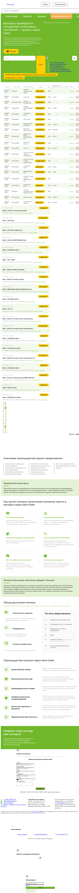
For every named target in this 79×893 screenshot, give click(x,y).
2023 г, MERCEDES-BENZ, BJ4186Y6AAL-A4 (17, 289)
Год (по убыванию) (56, 66)
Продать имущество (61, 16)
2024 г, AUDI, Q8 (8, 220)
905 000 (40, 202)
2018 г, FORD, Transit (9, 387)
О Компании (11, 16)
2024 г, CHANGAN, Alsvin (10, 250)
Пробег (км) (56, 85)
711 (5, 408)
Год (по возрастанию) (57, 67)
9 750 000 (40, 154)
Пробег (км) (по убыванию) (59, 69)
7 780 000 (40, 129)
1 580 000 (40, 191)
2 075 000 (40, 172)
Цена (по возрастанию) (58, 64)
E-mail (19, 778)
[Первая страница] (5, 403)
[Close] (18, 750)
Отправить (40, 788)
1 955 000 (40, 197)
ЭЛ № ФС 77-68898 (37, 811)
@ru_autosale (8, 803)
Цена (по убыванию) (57, 62)
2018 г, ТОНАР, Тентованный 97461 (14, 210)
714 (6, 413)
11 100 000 (40, 102)
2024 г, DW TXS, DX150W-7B (12, 230)
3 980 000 (40, 108)
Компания (20, 766)
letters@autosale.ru (10, 801)
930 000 (40, 167)
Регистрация (60, 4)
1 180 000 (40, 91)
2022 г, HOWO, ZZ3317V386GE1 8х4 (14, 240)
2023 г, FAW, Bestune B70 (11, 348)
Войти (45, 4)
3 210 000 (40, 124)
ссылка (71, 91)
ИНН (18, 770)
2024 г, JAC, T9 (7, 309)
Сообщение (21, 781)
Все (6, 432)
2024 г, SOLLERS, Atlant (10, 299)
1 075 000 (40, 114)
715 (6, 415)
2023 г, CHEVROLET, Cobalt (11, 397)
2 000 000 (41, 143)
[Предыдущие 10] (5, 404)
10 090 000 (41, 161)
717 (6, 418)
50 (5, 429)
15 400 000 (41, 97)
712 (6, 410)
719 (6, 422)
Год (49, 87)
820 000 (40, 185)
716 (6, 417)
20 (5, 427)
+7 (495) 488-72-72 (9, 799)
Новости (27, 16)
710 (6, 406)
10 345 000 (41, 178)
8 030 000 (40, 136)
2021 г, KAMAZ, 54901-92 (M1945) (13, 270)
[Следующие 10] (5, 423)
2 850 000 (40, 148)
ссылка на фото (28, 213)
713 (6, 411)
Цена (40, 87)
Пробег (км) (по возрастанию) (60, 71)
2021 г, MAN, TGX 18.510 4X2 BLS (13, 279)
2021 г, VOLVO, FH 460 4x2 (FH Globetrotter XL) (18, 358)
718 (6, 420)
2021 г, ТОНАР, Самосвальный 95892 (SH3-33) (18, 378)
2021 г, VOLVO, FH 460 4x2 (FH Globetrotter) (17, 319)
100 (6, 430)
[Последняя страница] (5, 425)
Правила (41, 16)
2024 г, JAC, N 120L (8, 260)
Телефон (20, 774)
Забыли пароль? (31, 890)
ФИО (19, 763)
